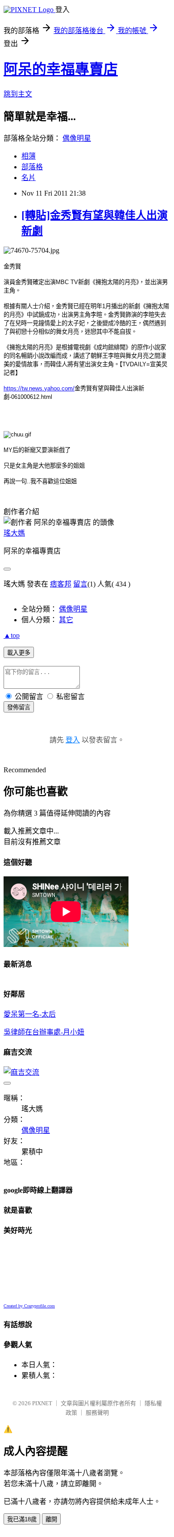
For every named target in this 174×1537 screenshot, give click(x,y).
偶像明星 (76, 138)
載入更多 (18, 652)
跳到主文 (18, 94)
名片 (28, 177)
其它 (66, 620)
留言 (80, 584)
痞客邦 (60, 584)
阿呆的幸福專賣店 (61, 69)
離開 (51, 1519)
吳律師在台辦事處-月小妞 (44, 1032)
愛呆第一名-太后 (30, 1014)
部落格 (32, 167)
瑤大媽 (14, 533)
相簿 (28, 156)
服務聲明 (97, 1412)
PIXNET (42, 1403)
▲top (12, 635)
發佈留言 (18, 707)
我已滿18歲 (22, 1519)
